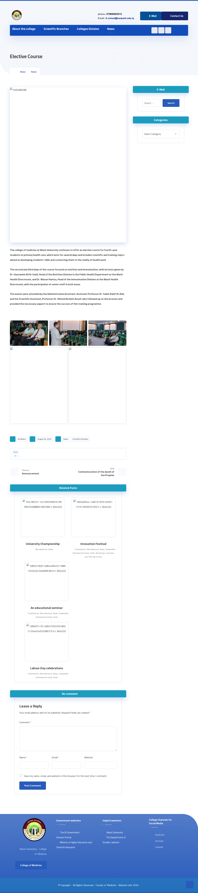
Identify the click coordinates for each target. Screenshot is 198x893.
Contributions (80, 549)
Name (23, 757)
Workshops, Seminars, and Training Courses (99, 554)
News (65, 439)
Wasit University (114, 832)
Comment (25, 722)
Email (55, 757)
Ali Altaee (22, 439)
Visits (92, 553)
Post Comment (32, 785)
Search (171, 103)
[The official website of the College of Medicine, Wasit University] (16, 15)
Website (88, 757)
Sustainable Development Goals (52, 615)
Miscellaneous (41, 549)
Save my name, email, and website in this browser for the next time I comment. (65, 776)
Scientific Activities (80, 439)
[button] (121, 29)
